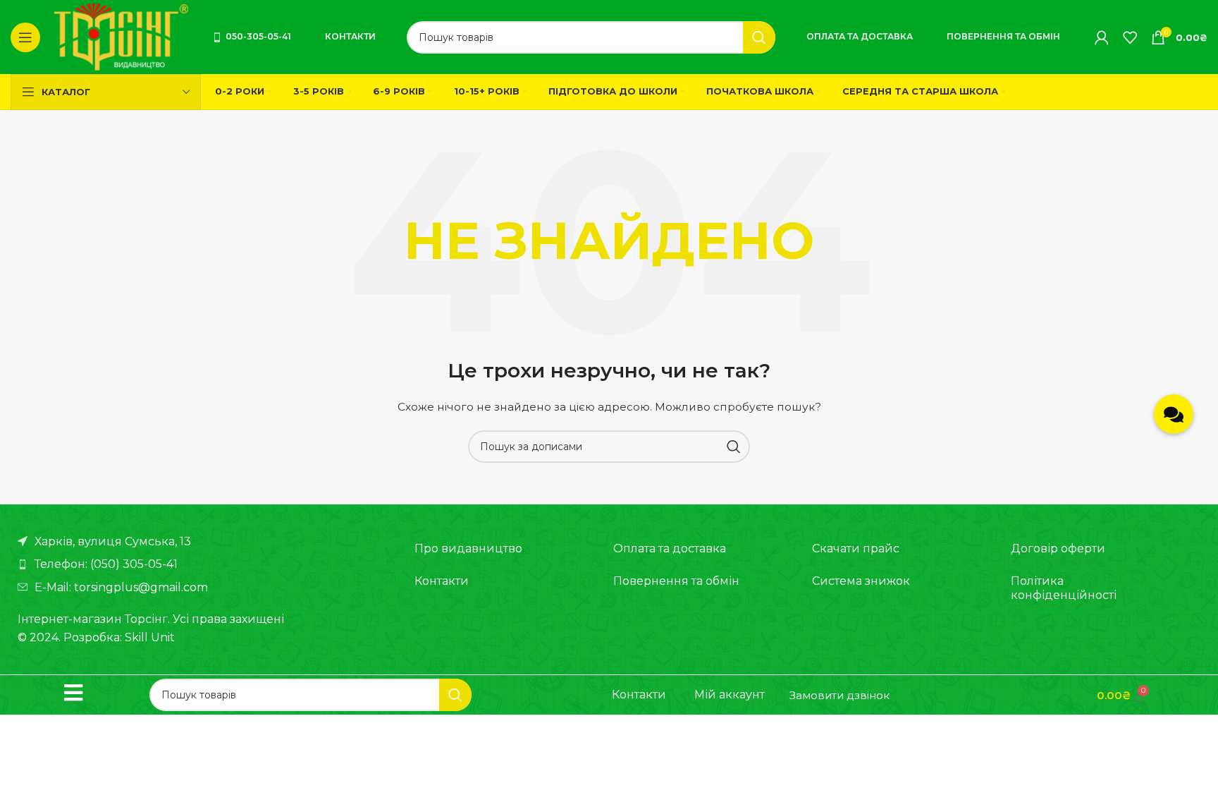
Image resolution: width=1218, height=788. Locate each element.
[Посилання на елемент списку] (202, 564)
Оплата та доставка (859, 36)
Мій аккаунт (729, 694)
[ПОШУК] (759, 37)
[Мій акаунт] (1102, 37)
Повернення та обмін (1003, 36)
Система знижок (861, 581)
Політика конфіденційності (1063, 588)
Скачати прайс (855, 548)
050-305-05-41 (258, 36)
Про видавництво (468, 548)
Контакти (350, 36)
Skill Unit (150, 637)
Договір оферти (1058, 548)
